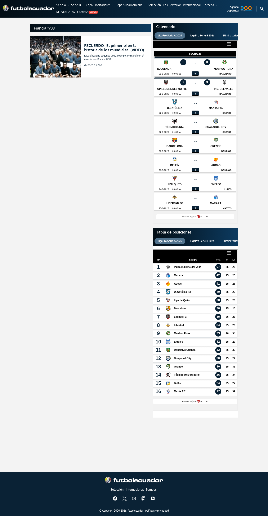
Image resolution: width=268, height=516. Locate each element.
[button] (63, 5)
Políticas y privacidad (157, 510)
